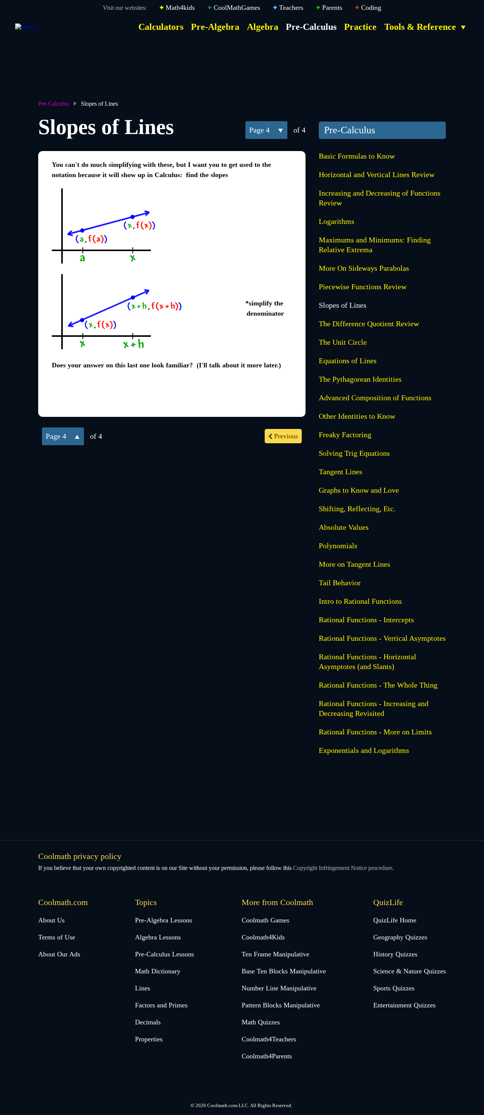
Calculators (160, 27)
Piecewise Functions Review (362, 286)
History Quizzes (395, 954)
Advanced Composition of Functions (375, 397)
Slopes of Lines (342, 305)
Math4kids (180, 7)
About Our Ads (59, 954)
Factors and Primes (161, 1005)
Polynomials (338, 545)
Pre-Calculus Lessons (164, 954)
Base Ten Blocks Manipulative (284, 971)
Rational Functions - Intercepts (366, 619)
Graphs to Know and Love (359, 490)
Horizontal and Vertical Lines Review (376, 174)
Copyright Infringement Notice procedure (342, 868)
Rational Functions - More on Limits (375, 732)
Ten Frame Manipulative (275, 954)
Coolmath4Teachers (269, 1039)
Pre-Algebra (215, 27)
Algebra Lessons (158, 937)
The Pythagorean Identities (360, 379)
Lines (142, 988)
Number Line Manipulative (279, 988)
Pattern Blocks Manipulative (281, 1005)
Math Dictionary (157, 971)
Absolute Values (344, 527)
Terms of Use (56, 937)
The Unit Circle (343, 342)
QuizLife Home (394, 920)
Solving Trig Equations (354, 453)
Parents (332, 7)
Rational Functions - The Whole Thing (378, 685)
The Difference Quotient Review (369, 323)
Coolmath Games (265, 920)
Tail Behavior (340, 582)
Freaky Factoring (345, 434)
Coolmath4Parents (267, 1056)
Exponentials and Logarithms (364, 750)
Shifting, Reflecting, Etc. (357, 508)
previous (286, 436)
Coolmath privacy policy (79, 856)
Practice (360, 27)
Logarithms (336, 221)
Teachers (291, 7)
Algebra (262, 27)
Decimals (148, 1022)
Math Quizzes (261, 1022)
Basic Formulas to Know (357, 156)
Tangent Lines (340, 471)
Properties (149, 1039)
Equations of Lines (348, 360)
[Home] (25, 27)
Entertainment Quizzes (404, 1005)
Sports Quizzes (393, 988)
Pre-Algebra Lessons (163, 920)
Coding (371, 7)
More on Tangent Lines (354, 564)
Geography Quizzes (400, 937)
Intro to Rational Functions (360, 601)
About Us (51, 920)
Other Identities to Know (357, 416)
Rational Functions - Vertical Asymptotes (382, 638)
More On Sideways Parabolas (364, 268)
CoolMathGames (237, 7)
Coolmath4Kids (263, 937)
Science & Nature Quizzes (409, 971)
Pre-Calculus (311, 27)
